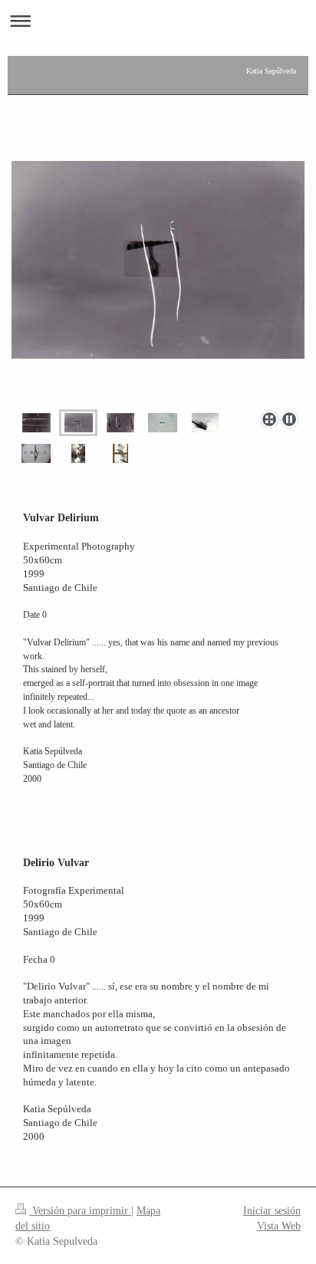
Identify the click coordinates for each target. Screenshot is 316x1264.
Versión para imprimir (80, 1210)
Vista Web (279, 1226)
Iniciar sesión (272, 1210)
